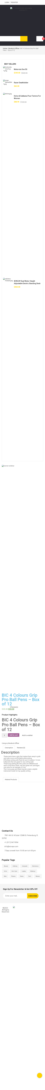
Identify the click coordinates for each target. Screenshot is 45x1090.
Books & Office (14, 48)
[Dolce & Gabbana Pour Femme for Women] (8, 183)
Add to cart (13, 735)
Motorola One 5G (20, 69)
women (38, 876)
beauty (6, 866)
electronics (35, 866)
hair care (14, 871)
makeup (32, 871)
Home (5, 48)
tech (29, 876)
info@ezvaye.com (11, 846)
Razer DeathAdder (21, 83)
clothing (15, 866)
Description (9, 748)
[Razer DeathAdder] (8, 84)
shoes (22, 876)
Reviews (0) (21, 748)
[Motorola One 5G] (8, 71)
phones (13, 876)
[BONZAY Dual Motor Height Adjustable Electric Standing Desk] (8, 368)
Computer (24, 866)
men (5, 876)
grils (5, 871)
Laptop (24, 871)
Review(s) (14, 707)
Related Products (11, 779)
